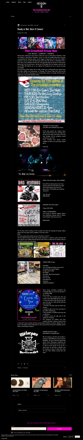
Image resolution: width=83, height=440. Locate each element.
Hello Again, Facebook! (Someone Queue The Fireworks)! (62, 390)
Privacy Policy (4, 438)
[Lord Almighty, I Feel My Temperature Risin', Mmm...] (41, 382)
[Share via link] (27, 363)
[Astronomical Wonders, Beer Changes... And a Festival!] (20, 382)
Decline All (71, 436)
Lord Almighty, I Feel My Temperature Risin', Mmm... (41, 390)
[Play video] (41, 162)
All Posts (12, 16)
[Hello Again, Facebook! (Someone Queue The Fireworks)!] (62, 382)
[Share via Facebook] (18, 363)
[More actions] (64, 25)
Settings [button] (65, 436)
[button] (70, 16)
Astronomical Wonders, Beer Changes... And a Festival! (20, 390)
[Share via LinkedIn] (24, 363)
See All (70, 375)
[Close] (81, 436)
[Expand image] (25, 250)
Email (12, 426)
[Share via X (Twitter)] (21, 363)
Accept (77, 436)
